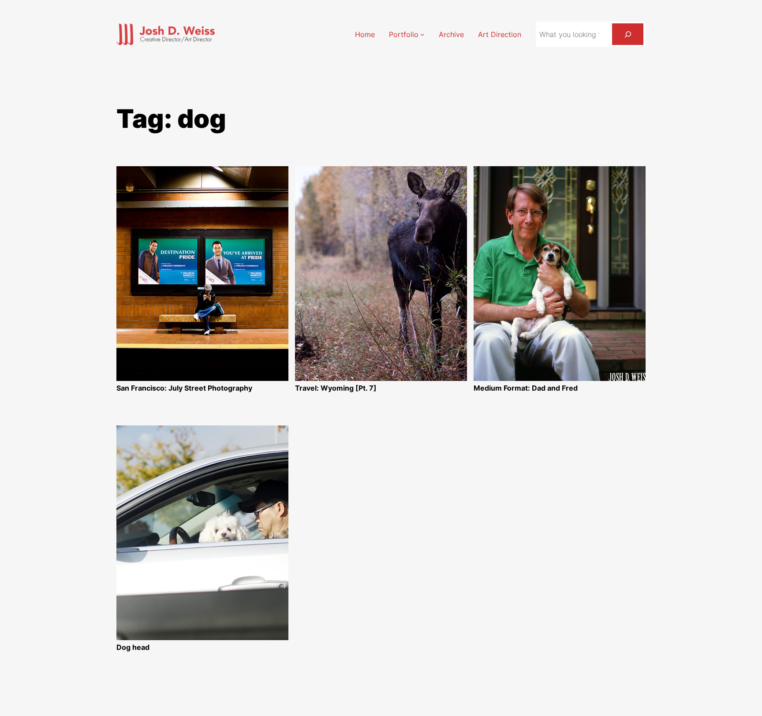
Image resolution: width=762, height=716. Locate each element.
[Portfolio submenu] (422, 34)
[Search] (627, 34)
